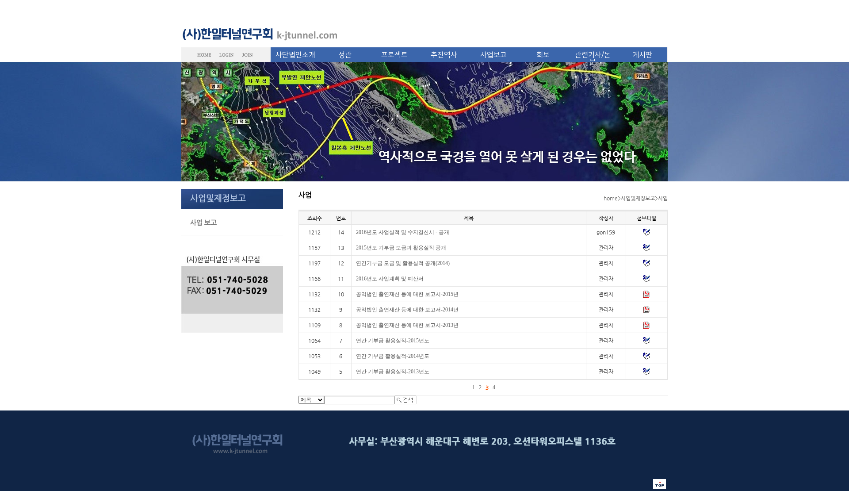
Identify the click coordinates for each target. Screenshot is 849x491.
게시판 (642, 55)
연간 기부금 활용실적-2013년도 (392, 371)
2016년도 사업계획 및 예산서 (390, 279)
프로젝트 (394, 55)
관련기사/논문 (593, 58)
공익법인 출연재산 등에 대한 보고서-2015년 (407, 294)
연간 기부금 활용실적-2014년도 (392, 356)
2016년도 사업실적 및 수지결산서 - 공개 (402, 232)
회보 (543, 55)
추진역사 (444, 55)
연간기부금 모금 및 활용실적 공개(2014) (403, 263)
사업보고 (493, 55)
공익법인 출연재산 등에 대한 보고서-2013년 (407, 325)
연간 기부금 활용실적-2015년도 (392, 341)
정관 (345, 55)
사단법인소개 (295, 55)
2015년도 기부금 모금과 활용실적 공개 (401, 248)
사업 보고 (203, 222)
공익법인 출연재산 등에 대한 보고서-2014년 (407, 310)
